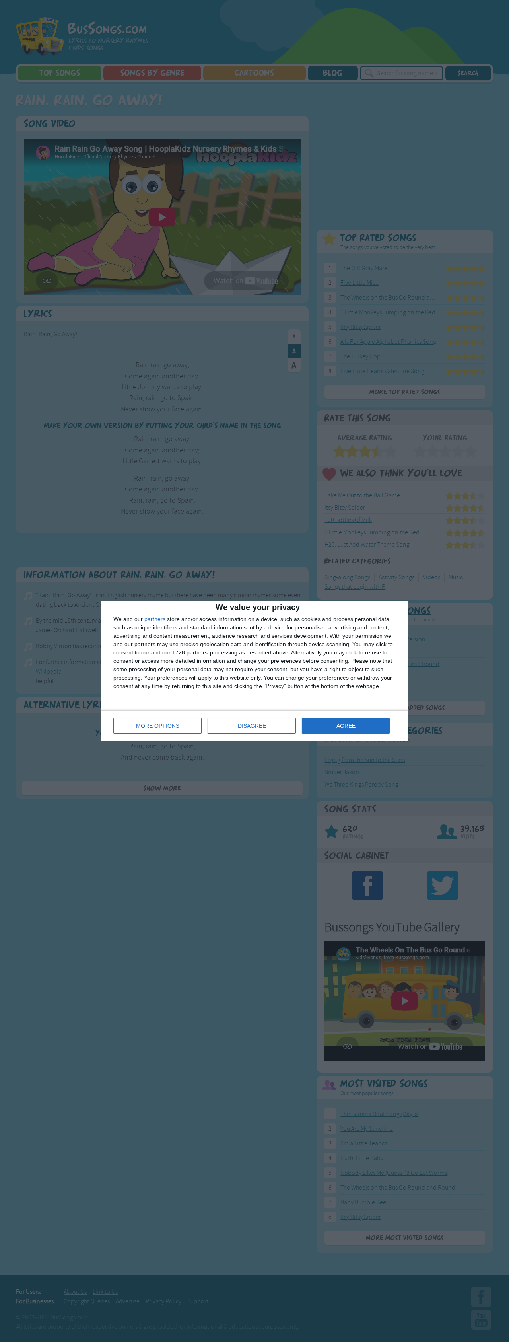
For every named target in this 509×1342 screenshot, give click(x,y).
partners (154, 619)
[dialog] (254, 671)
